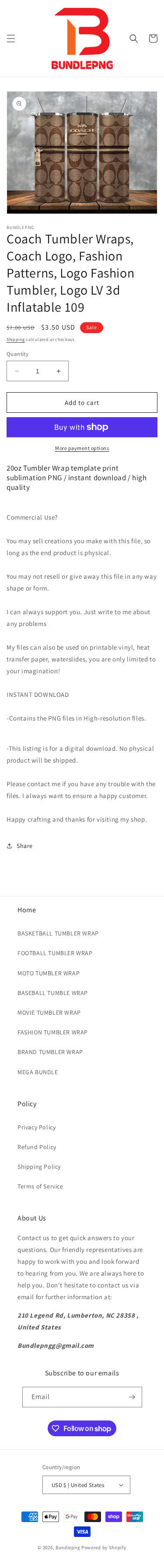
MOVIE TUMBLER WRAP (49, 1012)
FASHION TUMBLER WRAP (52, 1032)
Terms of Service (40, 1186)
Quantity (17, 354)
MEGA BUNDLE (37, 1072)
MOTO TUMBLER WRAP (48, 973)
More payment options (82, 448)
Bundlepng (68, 1547)
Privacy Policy (36, 1127)
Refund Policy (36, 1147)
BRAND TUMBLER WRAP (50, 1052)
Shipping (16, 339)
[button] (11, 38)
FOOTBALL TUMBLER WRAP (55, 953)
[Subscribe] (132, 1397)
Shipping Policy (39, 1167)
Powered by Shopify (103, 1547)
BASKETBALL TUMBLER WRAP (58, 933)
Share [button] (25, 846)
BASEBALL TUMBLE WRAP (52, 993)
